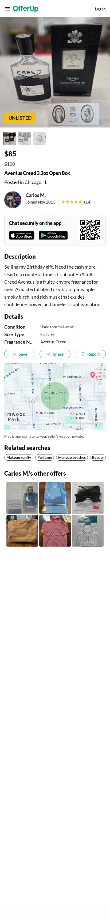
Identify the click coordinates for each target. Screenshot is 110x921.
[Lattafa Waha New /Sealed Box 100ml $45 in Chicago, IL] (55, 498)
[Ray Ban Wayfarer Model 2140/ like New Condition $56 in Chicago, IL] (88, 498)
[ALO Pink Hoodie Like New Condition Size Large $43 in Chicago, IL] (55, 531)
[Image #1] (9, 138)
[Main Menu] (7, 9)
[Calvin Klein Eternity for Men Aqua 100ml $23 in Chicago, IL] (22, 498)
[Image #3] (39, 138)
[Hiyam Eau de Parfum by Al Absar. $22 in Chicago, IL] (88, 531)
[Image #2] (24, 138)
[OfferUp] (25, 9)
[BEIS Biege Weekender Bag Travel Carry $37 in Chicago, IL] (22, 531)
